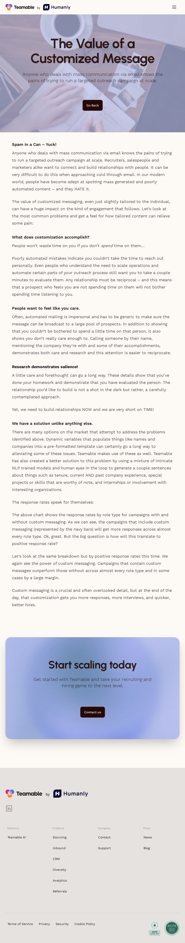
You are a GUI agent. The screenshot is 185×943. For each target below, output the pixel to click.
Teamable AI (16, 837)
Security (62, 924)
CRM (56, 859)
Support (104, 848)
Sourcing (59, 837)
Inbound (59, 848)
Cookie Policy (84, 924)
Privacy (44, 924)
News (147, 837)
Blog (146, 848)
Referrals (60, 891)
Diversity (59, 869)
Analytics (60, 880)
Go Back (92, 105)
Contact (104, 837)
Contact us (92, 712)
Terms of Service (20, 924)
